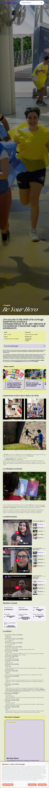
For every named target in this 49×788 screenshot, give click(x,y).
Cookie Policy (10, 781)
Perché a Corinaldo (40, 537)
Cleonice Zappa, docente (40, 566)
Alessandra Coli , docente (40, 572)
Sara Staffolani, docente (40, 569)
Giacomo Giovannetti (40, 581)
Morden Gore (40, 598)
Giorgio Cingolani (40, 591)
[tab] (39, 524)
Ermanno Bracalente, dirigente (40, 556)
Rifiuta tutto (32, 784)
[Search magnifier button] (41, 3)
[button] (44, 346)
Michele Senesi (40, 594)
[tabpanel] (17, 532)
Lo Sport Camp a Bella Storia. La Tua (40, 531)
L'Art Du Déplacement (40, 527)
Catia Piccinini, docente (40, 562)
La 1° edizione (40, 534)
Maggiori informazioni (7, 784)
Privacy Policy (4, 781)
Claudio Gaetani (40, 588)
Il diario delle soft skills (40, 544)
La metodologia (40, 524)
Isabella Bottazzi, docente (40, 559)
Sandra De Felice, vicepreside (40, 552)
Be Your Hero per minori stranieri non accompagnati (33, 384)
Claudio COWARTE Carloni (40, 584)
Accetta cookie (42, 784)
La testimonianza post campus (40, 541)
